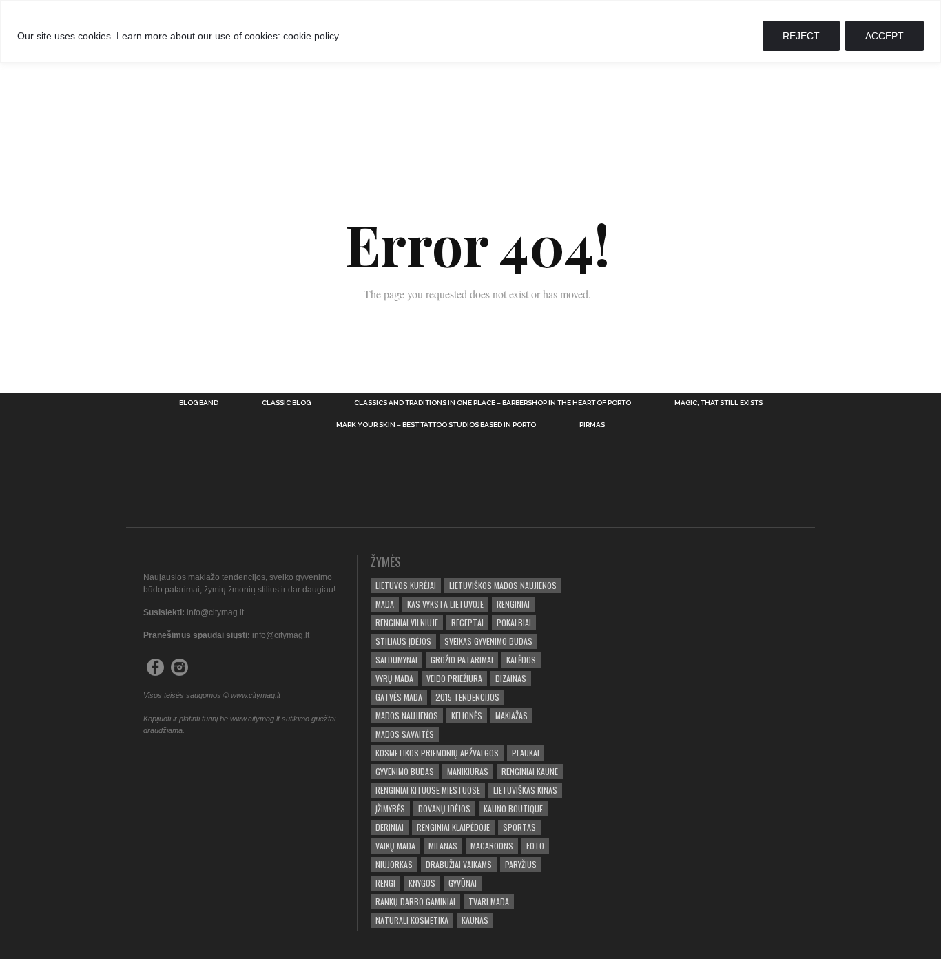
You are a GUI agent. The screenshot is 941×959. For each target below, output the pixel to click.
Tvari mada (488, 901)
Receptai (467, 622)
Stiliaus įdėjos (403, 641)
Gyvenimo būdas (404, 771)
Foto (535, 846)
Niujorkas (394, 864)
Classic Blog (286, 403)
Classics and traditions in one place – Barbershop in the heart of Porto (492, 403)
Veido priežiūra (454, 678)
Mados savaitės (404, 734)
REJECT (801, 35)
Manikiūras (467, 771)
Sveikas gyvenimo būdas (488, 641)
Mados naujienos (406, 715)
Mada (384, 604)
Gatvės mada (398, 697)
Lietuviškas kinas (525, 790)
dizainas (510, 678)
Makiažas (511, 715)
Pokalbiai (514, 622)
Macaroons (491, 846)
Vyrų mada (394, 678)
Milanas (442, 846)
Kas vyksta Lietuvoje (445, 604)
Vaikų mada (395, 846)
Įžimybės (390, 808)
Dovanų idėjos (444, 808)
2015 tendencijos (467, 697)
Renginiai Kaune (529, 771)
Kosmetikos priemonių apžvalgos (437, 753)
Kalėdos (521, 660)
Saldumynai (396, 660)
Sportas (519, 827)
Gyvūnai (462, 883)
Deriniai (389, 827)
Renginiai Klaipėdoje (453, 827)
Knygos (422, 883)
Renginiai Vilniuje (406, 622)
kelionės (466, 715)
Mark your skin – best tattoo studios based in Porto (436, 425)
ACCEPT (884, 35)
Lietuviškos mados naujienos (503, 585)
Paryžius (521, 864)
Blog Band (198, 403)
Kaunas (475, 920)
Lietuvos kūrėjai (405, 585)
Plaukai (525, 753)
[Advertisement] (470, 82)
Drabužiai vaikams (459, 864)
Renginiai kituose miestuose (427, 790)
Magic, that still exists (718, 403)
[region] (470, 31)
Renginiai (513, 604)
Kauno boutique (513, 808)
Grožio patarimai (462, 660)
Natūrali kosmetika (411, 920)
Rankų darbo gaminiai (415, 901)
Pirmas (592, 425)
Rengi (385, 883)
